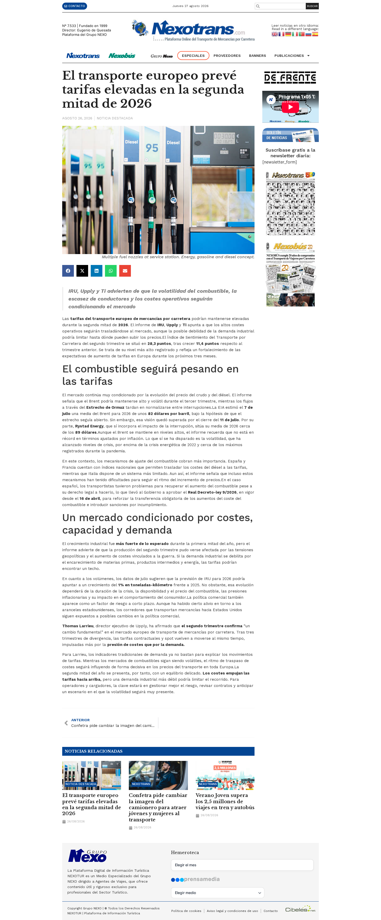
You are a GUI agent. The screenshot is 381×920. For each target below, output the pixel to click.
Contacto (271, 911)
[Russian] (308, 33)
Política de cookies (186, 911)
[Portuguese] (302, 33)
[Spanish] (315, 33)
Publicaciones (289, 55)
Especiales (193, 55)
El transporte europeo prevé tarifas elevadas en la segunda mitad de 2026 (91, 804)
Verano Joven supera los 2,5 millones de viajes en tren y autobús (225, 801)
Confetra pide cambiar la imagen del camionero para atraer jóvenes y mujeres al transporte (158, 808)
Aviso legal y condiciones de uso (232, 911)
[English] (275, 33)
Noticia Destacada (115, 118)
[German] (288, 33)
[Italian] (295, 33)
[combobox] (280, 6)
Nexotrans (141, 784)
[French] (281, 33)
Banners (257, 55)
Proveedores (227, 55)
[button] (68, 271)
